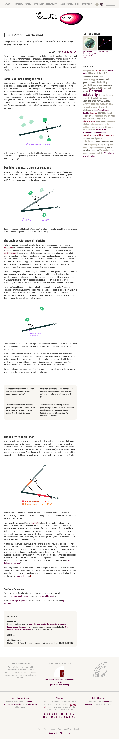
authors (29, 702)
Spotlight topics (17, 600)
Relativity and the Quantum (98, 135)
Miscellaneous (89, 121)
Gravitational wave (99, 98)
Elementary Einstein (22, 4)
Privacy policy (65, 733)
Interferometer (88, 110)
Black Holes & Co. (99, 73)
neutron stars (101, 121)
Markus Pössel (69, 52)
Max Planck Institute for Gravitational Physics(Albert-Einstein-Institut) (59, 682)
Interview (93, 113)
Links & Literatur (98, 698)
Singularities (88, 138)
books (106, 702)
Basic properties (89, 70)
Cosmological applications (93, 76)
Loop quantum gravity (100, 116)
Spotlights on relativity (45, 4)
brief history (32, 704)
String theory (103, 144)
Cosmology (89, 79)
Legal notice (53, 733)
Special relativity (93, 140)
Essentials (87, 4)
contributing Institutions (13, 704)
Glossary (59, 698)
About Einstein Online (69, 4)
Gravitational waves (95, 104)
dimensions (8, 248)
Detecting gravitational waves (95, 84)
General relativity (92, 92)
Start (7, 4)
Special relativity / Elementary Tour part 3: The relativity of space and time (89, 55)
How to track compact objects (98, 106)
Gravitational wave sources (97, 100)
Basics (98, 70)
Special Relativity (47, 596)
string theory (92, 145)
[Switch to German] (97, 4)
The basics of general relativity (98, 146)
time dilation (35, 523)
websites (88, 704)
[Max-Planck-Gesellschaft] (98, 669)
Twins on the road (22, 576)
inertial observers (10, 253)
